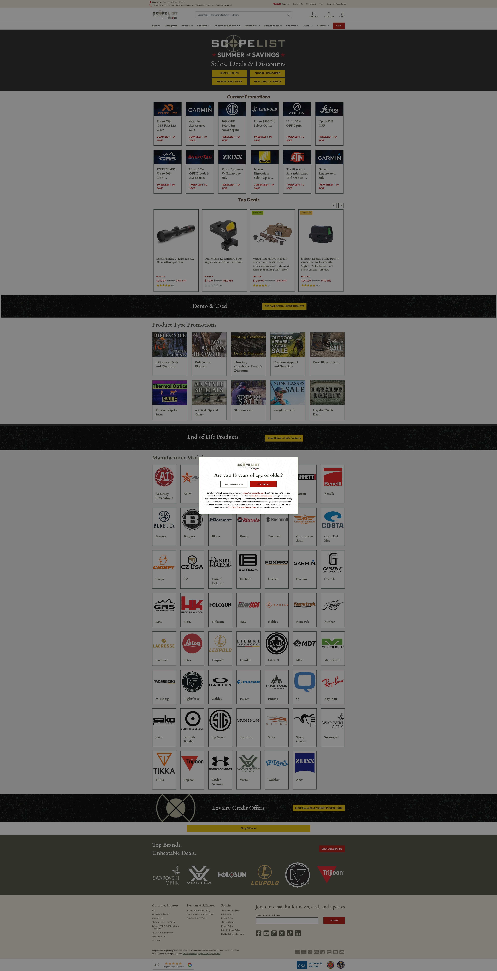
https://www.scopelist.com (254, 493)
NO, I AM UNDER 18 (234, 484)
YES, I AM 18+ (263, 484)
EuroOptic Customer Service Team (242, 507)
